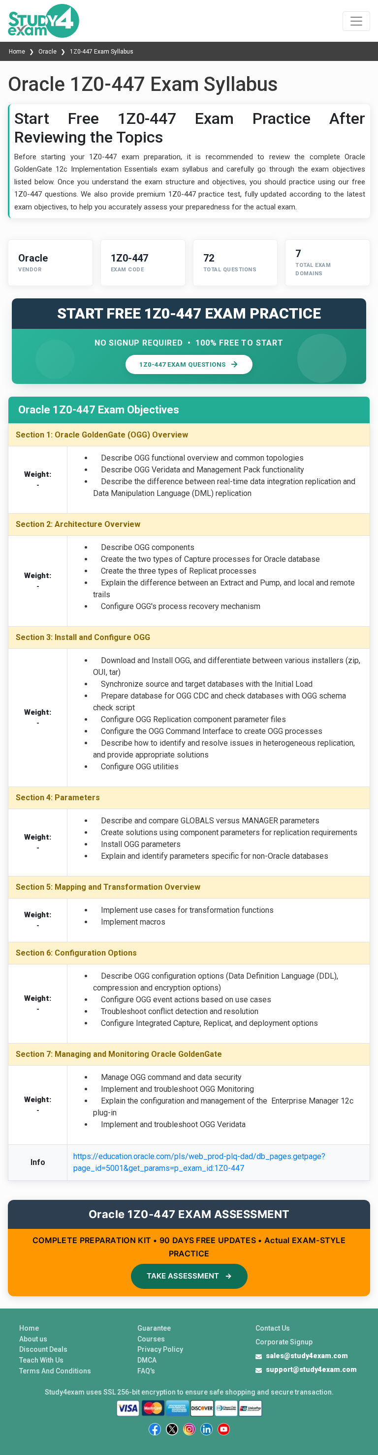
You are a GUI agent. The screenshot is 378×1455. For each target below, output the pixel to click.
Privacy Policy (160, 1349)
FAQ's (146, 1371)
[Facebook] (155, 1429)
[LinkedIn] (206, 1429)
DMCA (147, 1360)
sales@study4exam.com (307, 1356)
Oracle (47, 51)
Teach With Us (41, 1360)
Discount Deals (43, 1349)
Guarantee (154, 1328)
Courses (151, 1339)
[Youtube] (224, 1429)
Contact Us (272, 1328)
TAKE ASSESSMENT (189, 1275)
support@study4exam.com (311, 1369)
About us (33, 1339)
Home (18, 51)
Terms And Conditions (55, 1371)
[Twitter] (172, 1429)
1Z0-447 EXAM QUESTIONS (182, 364)
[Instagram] (189, 1429)
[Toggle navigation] (356, 21)
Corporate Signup (284, 1342)
